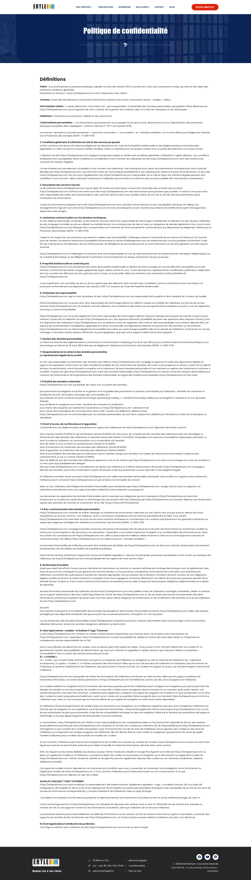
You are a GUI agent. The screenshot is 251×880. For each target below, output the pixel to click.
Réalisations (106, 7)
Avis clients (142, 7)
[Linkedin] (215, 857)
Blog (172, 7)
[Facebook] (199, 857)
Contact (159, 7)
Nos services (83, 7)
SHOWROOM (124, 7)
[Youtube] (207, 857)
